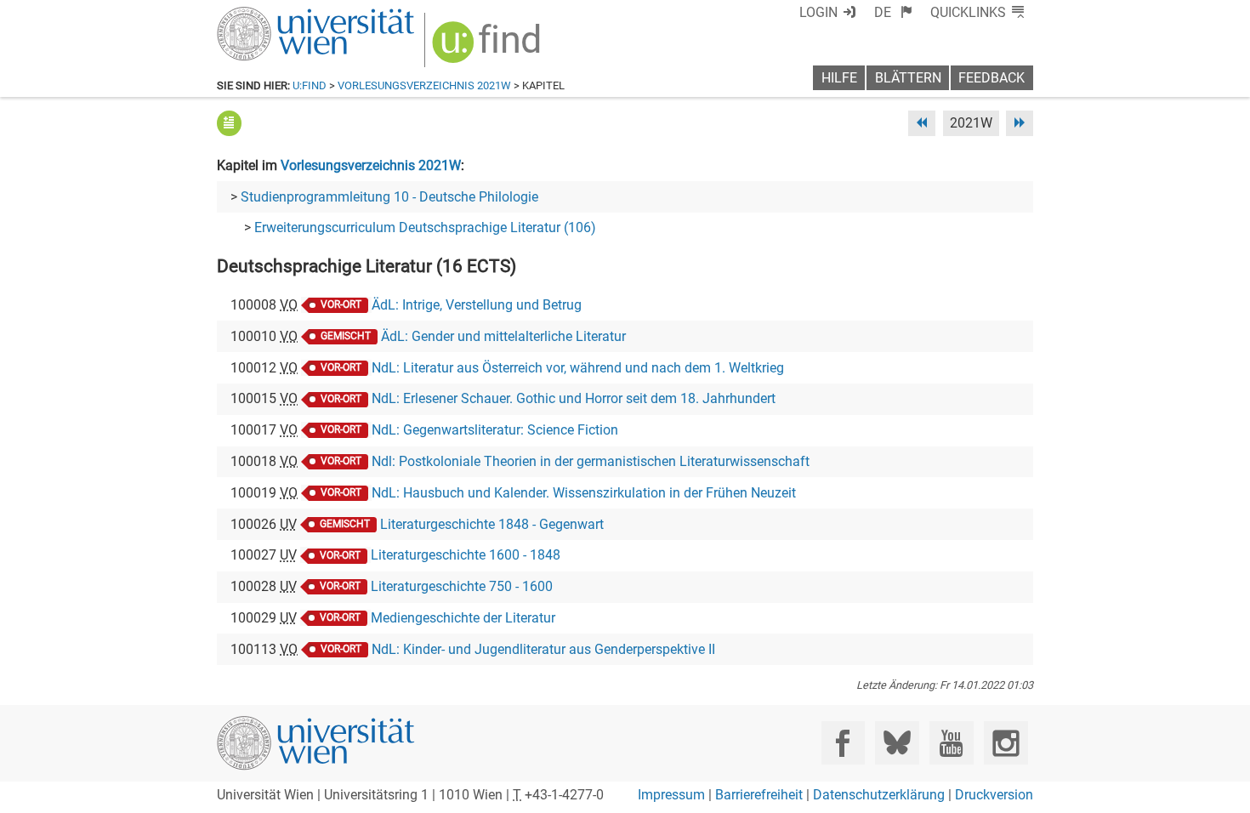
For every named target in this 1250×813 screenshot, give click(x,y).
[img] (488, 48)
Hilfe (839, 78)
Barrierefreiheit (759, 795)
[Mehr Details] (229, 123)
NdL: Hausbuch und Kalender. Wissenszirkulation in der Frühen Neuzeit (584, 493)
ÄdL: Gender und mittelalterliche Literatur (503, 336)
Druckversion (994, 795)
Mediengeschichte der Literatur (463, 618)
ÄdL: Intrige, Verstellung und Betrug (477, 305)
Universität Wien (275, 15)
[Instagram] (1005, 743)
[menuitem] (893, 12)
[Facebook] (843, 743)
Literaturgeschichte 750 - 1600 (462, 586)
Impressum (671, 795)
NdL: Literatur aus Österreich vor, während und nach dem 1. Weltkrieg (578, 368)
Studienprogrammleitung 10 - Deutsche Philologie (389, 197)
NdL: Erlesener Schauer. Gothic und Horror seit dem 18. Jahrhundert (574, 398)
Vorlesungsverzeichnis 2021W (424, 85)
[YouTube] (951, 743)
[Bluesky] (896, 743)
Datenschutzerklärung (879, 795)
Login (818, 12)
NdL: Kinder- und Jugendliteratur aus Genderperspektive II (543, 649)
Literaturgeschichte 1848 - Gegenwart (492, 524)
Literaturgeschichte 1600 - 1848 (465, 555)
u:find (310, 85)
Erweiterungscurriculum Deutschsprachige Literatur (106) (425, 227)
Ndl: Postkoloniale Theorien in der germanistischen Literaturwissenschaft (591, 461)
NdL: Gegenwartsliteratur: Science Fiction (495, 430)
